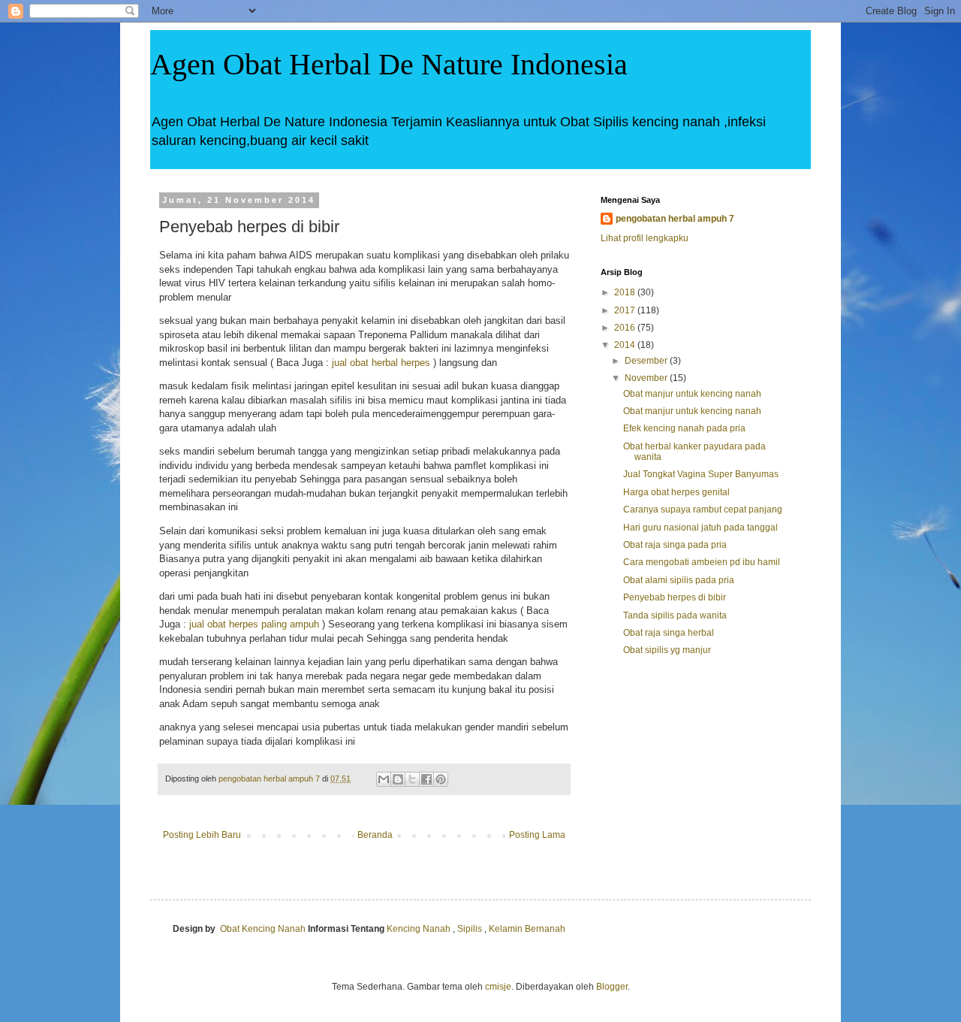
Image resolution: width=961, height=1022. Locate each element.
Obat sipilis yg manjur (667, 650)
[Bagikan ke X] (412, 779)
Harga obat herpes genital (676, 492)
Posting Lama (537, 835)
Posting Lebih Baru (202, 835)
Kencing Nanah (418, 929)
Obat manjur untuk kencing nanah (692, 394)
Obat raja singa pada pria (675, 545)
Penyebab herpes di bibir (674, 597)
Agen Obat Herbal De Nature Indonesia (389, 64)
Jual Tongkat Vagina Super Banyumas (701, 474)
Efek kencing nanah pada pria (684, 428)
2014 (625, 345)
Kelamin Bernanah (527, 929)
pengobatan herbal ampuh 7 (675, 218)
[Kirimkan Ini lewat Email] (383, 779)
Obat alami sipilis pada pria (678, 580)
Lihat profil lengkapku (644, 238)
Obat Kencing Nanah (263, 929)
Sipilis (469, 929)
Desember (647, 360)
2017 (625, 310)
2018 (625, 292)
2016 (625, 327)
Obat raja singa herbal (668, 632)
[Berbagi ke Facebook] (426, 779)
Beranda (375, 835)
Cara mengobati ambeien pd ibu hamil (701, 562)
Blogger (612, 986)
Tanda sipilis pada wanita (675, 615)
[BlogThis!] (397, 779)
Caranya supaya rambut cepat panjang (702, 509)
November (647, 378)
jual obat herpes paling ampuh (254, 624)
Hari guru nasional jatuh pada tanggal (700, 527)
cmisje (498, 986)
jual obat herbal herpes (381, 362)
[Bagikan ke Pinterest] (440, 779)
